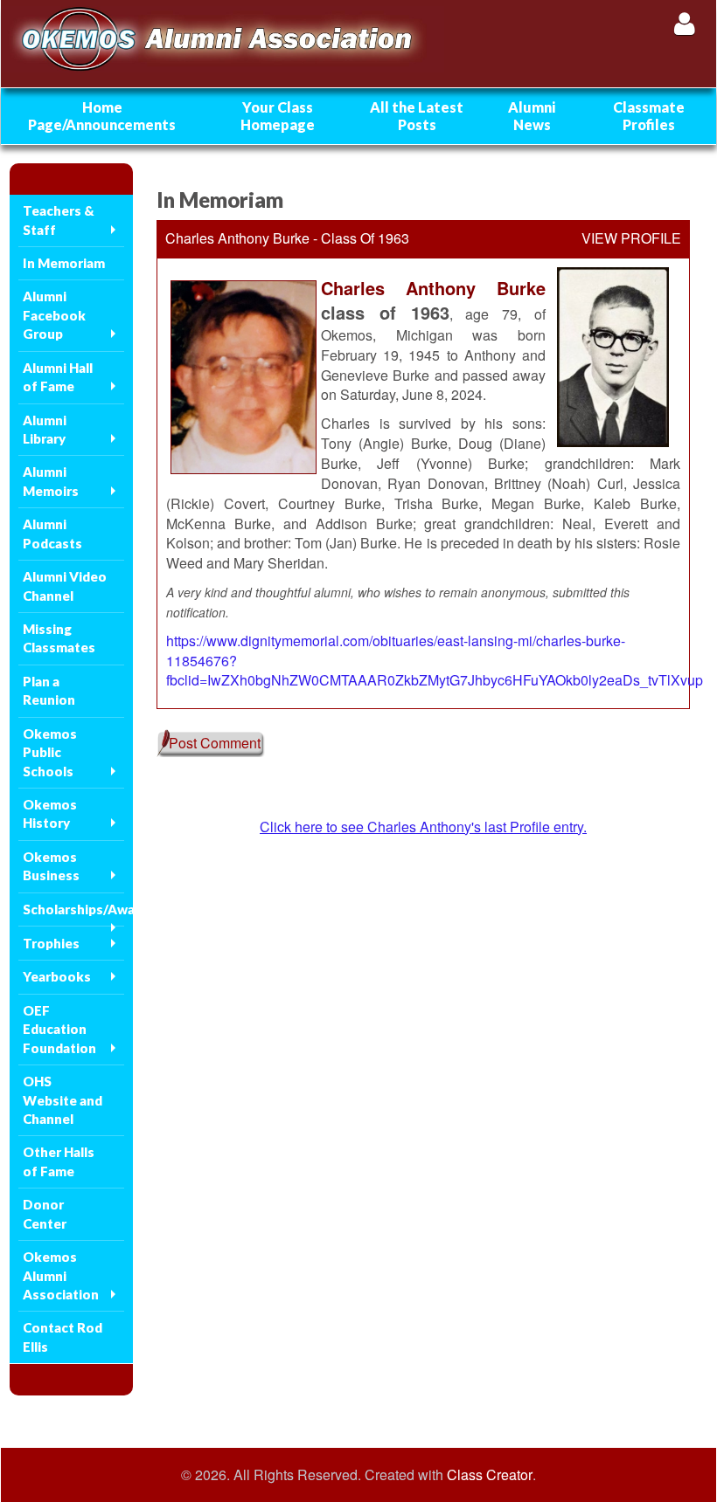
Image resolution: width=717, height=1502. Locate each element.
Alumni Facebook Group (54, 314)
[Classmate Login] (684, 23)
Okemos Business (51, 866)
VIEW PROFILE (631, 238)
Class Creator (490, 1475)
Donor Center (44, 1213)
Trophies (51, 943)
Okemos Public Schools (50, 752)
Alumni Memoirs (51, 481)
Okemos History (50, 813)
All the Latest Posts (416, 116)
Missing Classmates (59, 638)
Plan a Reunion (49, 690)
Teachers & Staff (58, 220)
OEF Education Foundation (59, 1029)
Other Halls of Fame (58, 1161)
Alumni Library (44, 429)
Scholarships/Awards (73, 909)
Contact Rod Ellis (62, 1336)
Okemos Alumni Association (61, 1275)
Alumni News (531, 116)
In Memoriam (64, 263)
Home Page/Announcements (102, 116)
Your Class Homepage (277, 116)
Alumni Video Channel (65, 585)
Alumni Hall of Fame (58, 377)
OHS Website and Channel (62, 1099)
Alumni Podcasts (52, 533)
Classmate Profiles (649, 116)
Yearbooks (57, 976)
